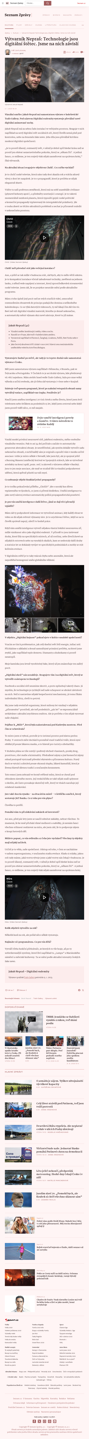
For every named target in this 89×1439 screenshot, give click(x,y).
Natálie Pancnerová (58, 1180)
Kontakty (54, 1398)
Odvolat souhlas (33, 1412)
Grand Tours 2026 (38, 1342)
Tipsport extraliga (66, 1333)
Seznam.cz (81, 3)
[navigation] (3, 3)
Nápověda (45, 1398)
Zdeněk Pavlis (48, 1200)
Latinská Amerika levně (40, 1362)
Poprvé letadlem (38, 1353)
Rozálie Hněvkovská (58, 1132)
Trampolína (42, 1377)
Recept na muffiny (11, 1353)
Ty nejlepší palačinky (12, 1350)
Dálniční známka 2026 (67, 1353)
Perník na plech (10, 1365)
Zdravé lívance (10, 1356)
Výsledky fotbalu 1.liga (67, 1330)
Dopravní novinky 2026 (68, 1356)
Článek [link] (9, 222)
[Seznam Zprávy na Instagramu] (44, 1421)
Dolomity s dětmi (38, 1365)
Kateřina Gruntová (51, 1087)
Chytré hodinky (42, 1388)
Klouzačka (58, 1377)
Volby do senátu (10, 1339)
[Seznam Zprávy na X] (39, 1421)
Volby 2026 (8, 1327)
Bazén (21, 1377)
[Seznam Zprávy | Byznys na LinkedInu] (54, 1421)
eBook (68, 52)
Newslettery (74, 1407)
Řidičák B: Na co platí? (67, 1359)
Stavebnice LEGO (43, 1385)
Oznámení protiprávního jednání (61, 1403)
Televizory (31, 1388)
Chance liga (64, 1327)
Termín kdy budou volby (13, 1336)
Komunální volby (11, 1342)
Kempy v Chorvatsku (39, 1350)
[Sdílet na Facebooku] (79, 990)
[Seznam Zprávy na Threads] (49, 1421)
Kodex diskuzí (62, 1407)
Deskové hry (77, 1385)
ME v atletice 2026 (66, 1336)
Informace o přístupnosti (36, 1403)
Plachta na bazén (30, 1377)
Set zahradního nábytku (72, 1377)
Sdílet (77, 52)
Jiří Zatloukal (18, 50)
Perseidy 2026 (46, 1372)
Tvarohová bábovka (11, 1359)
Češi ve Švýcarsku (38, 1359)
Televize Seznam (33, 1407)
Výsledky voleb (10, 1333)
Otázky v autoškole (66, 1362)
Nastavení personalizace (51, 1412)
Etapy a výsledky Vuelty (40, 1330)
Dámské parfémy (56, 1385)
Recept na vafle (10, 1362)
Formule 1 (63, 1339)
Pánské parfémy (54, 1388)
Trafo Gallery (29, 977)
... (83, 24)
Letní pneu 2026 (65, 1350)
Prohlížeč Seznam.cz (16, 1407)
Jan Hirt (35, 1333)
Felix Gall (35, 1339)
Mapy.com (22, 1372)
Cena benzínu (57, 1372)
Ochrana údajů (19, 1403)
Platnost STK (64, 1365)
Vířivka (49, 1380)
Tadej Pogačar (37, 1336)
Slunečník (50, 1377)
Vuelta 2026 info (38, 1327)
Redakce (62, 1398)
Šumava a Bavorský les (40, 1356)
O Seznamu (27, 1398)
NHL (61, 1342)
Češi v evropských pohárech (72, 1372)
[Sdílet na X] (83, 990)
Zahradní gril (40, 1380)
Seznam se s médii (48, 1407)
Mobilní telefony (30, 1385)
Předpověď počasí (34, 1372)
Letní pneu (67, 1385)
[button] (44, 80)
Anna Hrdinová (49, 1110)
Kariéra (36, 1398)
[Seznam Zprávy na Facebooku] (34, 1421)
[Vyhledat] (47, 3)
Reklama (71, 1398)
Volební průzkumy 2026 (13, 1330)
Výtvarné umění (51, 998)
